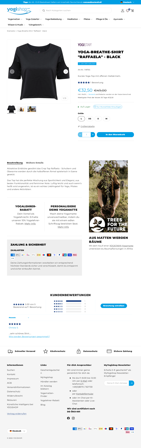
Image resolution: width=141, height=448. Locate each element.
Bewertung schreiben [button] (113, 306)
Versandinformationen (18, 387)
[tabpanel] (44, 180)
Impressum (13, 378)
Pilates (87, 19)
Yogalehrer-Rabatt (50, 400)
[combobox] (75, 10)
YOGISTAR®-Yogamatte (121, 246)
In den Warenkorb (115, 134)
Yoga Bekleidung (53, 19)
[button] (132, 10)
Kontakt (11, 374)
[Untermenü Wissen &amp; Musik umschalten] (24, 25)
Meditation (72, 19)
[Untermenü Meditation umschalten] (79, 19)
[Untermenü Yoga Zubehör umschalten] (41, 19)
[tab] (15, 162)
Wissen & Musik (15, 25)
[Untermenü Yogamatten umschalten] (21, 19)
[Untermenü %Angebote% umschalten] (43, 25)
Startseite (11, 31)
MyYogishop (47, 377)
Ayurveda (118, 19)
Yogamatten (14, 19)
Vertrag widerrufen (16, 413)
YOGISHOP (17, 438)
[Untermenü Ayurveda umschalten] (124, 19)
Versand (91, 94)
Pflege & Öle (102, 19)
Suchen (11, 370)
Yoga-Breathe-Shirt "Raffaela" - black (32, 31)
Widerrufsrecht (15, 396)
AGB (9, 383)
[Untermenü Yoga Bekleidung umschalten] (63, 19)
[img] (15, 324)
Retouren (12, 400)
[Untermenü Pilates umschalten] (91, 19)
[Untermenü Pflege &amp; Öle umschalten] (109, 19)
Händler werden (49, 381)
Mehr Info (30, 223)
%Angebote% (35, 25)
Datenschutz (13, 391)
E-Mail (84, 381)
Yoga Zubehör (32, 19)
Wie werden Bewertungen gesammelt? (29, 336)
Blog (43, 405)
